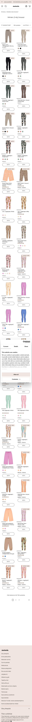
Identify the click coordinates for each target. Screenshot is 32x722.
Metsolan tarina (5, 659)
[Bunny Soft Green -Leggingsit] (24, 232)
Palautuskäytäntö (6, 668)
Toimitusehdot (5, 662)
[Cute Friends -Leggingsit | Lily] (24, 261)
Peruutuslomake (6, 671)
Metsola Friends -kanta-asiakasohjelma (12, 700)
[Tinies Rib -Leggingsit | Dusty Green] (8, 91)
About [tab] (26, 346)
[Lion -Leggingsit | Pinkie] (8, 203)
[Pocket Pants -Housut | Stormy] (8, 119)
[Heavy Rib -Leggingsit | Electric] (24, 316)
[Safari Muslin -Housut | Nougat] (24, 175)
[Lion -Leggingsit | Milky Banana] (24, 203)
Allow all (16, 374)
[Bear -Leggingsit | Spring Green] (24, 544)
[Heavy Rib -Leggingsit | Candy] (8, 316)
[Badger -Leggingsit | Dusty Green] (24, 147)
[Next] (30, 2)
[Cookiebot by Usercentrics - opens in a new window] (23, 342)
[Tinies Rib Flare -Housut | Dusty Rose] (24, 91)
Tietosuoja (4, 692)
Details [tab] (16, 346)
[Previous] (2, 2)
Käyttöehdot (5, 698)
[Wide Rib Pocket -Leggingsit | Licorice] (8, 64)
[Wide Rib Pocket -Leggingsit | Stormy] (24, 36)
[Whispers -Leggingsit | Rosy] (24, 572)
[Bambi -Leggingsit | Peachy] (8, 572)
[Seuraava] (25, 600)
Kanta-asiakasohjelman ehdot (9, 703)
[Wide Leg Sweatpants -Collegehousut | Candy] (8, 458)
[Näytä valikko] (2, 6)
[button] (5, 187)
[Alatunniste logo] (5, 650)
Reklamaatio (5, 689)
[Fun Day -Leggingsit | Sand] (8, 289)
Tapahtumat (4, 680)
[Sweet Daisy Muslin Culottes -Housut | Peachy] (8, 175)
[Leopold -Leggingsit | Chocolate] (8, 232)
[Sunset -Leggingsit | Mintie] (24, 431)
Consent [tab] (5, 346)
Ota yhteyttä (5, 653)
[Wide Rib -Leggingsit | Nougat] (8, 486)
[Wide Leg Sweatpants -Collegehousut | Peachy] (8, 515)
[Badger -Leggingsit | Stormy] (24, 119)
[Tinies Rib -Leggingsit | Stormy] (24, 64)
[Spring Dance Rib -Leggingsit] (8, 431)
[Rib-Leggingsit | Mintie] (8, 402)
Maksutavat (4, 665)
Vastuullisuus (5, 683)
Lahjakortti (4, 674)
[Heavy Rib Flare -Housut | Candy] (24, 289)
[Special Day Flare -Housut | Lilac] (24, 515)
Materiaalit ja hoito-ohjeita (8, 686)
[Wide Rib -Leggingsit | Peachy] (24, 458)
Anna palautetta (6, 656)
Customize (15, 379)
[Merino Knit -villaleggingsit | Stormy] (8, 36)
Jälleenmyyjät (5, 677)
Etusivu (3, 12)
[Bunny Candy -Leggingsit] (8, 261)
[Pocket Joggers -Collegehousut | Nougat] (8, 544)
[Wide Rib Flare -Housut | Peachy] (24, 486)
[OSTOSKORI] (29, 6)
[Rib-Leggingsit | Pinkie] (24, 402)
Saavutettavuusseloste (7, 695)
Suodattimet (7, 25)
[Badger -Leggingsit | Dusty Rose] (8, 147)
